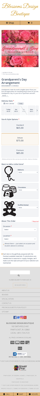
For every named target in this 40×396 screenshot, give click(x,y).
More (4, 95)
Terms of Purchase (20, 388)
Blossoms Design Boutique (20, 10)
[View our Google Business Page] (18, 318)
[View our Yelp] (25, 318)
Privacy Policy (6, 388)
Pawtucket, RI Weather (20, 382)
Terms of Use (34, 388)
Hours (34, 394)
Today (21, 103)
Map (20, 394)
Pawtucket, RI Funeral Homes (14, 375)
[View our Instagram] (21, 318)
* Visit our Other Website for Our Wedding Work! (20, 385)
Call (7, 394)
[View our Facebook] (14, 318)
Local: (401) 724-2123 (20, 333)
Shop (11, 22)
